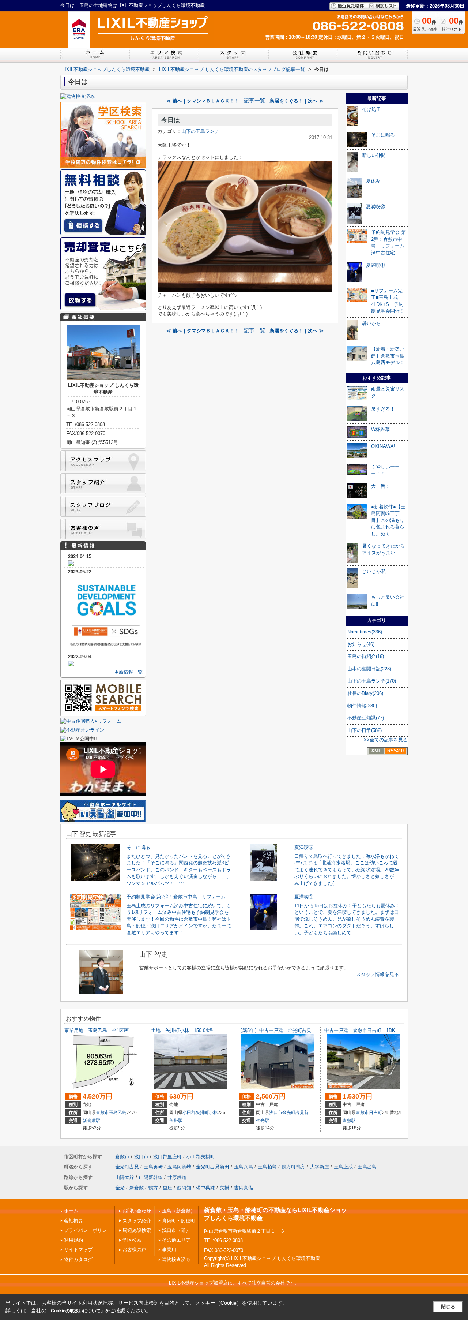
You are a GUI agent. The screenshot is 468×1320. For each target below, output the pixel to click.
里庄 (167, 1187)
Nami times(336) (364, 632)
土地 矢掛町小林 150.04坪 (182, 1030)
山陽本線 (124, 1177)
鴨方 (153, 1187)
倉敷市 (102, 1112)
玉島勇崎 (153, 1167)
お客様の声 (134, 1249)
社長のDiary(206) (365, 693)
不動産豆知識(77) (365, 718)
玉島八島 (243, 1167)
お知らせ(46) (360, 644)
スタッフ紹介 (136, 1220)
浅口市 (275, 1112)
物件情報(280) (362, 705)
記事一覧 (254, 101)
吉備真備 (243, 1187)
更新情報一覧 (128, 672)
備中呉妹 (205, 1187)
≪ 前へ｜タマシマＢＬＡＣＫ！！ (202, 101)
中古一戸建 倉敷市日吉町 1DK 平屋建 (369, 1030)
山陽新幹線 (151, 1177)
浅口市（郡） (176, 1230)
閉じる (448, 1306)
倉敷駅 (349, 1120)
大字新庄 (319, 1167)
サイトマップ (78, 1249)
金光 (120, 1187)
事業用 (169, 1249)
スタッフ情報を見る (377, 974)
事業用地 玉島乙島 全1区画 (98, 1030)
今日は (170, 120)
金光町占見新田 (297, 1112)
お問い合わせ (136, 1211)
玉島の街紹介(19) (365, 656)
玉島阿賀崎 (179, 1167)
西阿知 (184, 1187)
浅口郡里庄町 (167, 1156)
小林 (213, 1112)
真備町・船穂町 (178, 1220)
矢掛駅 (175, 1120)
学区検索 (131, 1240)
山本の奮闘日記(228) (369, 669)
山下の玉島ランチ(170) (371, 681)
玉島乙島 (118, 1112)
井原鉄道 (176, 1177)
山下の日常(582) (364, 730)
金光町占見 (127, 1167)
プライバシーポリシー (88, 1230)
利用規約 (73, 1240)
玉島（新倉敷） (178, 1211)
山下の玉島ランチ (200, 131)
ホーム (71, 1211)
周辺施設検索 (136, 1230)
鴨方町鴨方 (293, 1167)
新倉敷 (136, 1187)
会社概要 (73, 1220)
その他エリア (176, 1240)
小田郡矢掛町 (195, 1112)
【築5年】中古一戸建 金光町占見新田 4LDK (287, 1030)
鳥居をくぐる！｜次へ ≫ (297, 101)
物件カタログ (78, 1259)
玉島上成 (343, 1167)
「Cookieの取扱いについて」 (75, 1310)
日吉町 (375, 1112)
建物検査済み (176, 1259)
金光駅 (262, 1120)
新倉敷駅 (91, 1120)
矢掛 (224, 1187)
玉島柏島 (267, 1167)
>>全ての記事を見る (386, 740)
